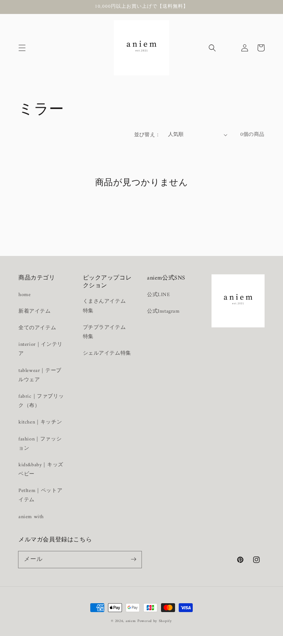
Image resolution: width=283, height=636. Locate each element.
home (24, 294)
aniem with (31, 516)
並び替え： (147, 135)
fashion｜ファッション (40, 444)
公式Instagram (163, 311)
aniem (131, 621)
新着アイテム (34, 311)
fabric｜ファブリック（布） (41, 401)
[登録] (133, 559)
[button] (22, 48)
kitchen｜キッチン (40, 422)
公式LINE (158, 294)
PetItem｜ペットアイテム (40, 495)
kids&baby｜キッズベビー (40, 469)
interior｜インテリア (40, 349)
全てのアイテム (37, 328)
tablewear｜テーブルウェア (40, 375)
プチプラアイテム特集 (104, 332)
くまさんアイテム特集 (104, 306)
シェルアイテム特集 (107, 353)
